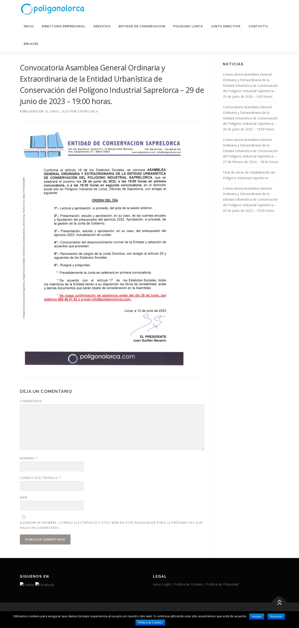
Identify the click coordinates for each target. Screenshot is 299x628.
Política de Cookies (150, 622)
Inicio (29, 26)
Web (23, 497)
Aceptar (257, 616)
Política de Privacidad (222, 584)
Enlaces (31, 43)
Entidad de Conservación (142, 26)
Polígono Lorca (188, 26)
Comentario (31, 401)
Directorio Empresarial (63, 26)
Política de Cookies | (190, 584)
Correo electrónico (40, 478)
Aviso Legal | (163, 584)
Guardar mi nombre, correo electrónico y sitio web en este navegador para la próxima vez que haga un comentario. (111, 525)
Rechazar (276, 616)
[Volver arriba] (279, 602)
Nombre (28, 458)
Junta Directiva (226, 26)
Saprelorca (88, 111)
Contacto (258, 26)
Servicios (102, 26)
